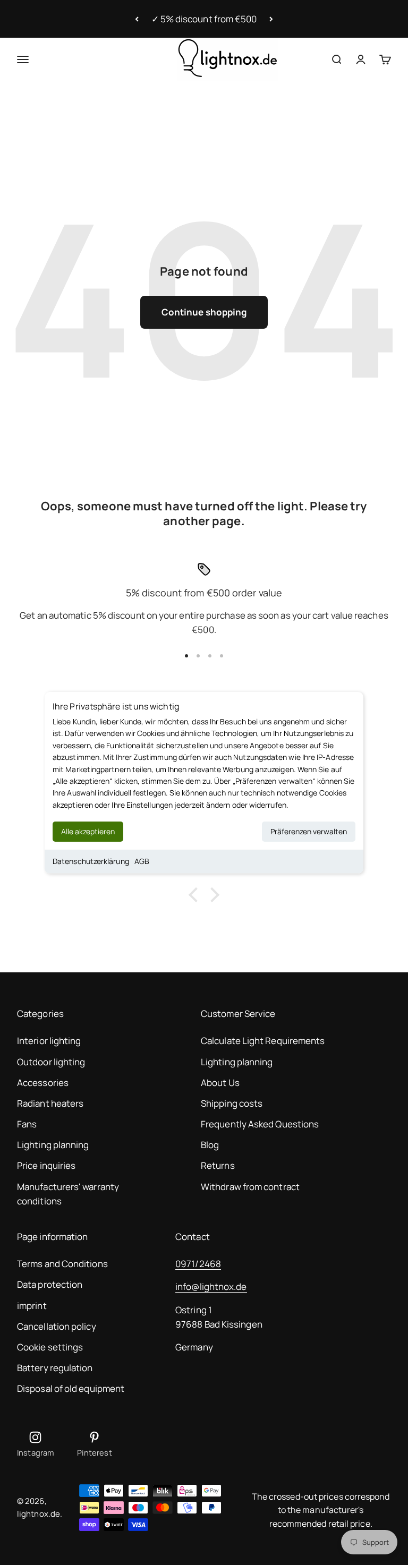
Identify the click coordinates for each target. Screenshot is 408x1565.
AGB (141, 861)
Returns (218, 1165)
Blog (210, 1145)
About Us (220, 1082)
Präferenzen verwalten (308, 831)
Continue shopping (204, 312)
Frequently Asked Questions (260, 1124)
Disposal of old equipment (70, 1388)
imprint (32, 1305)
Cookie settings (50, 1347)
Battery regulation (55, 1368)
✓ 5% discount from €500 (204, 19)
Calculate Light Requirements (263, 1040)
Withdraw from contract (250, 1187)
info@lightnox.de (210, 1286)
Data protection (49, 1284)
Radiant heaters (50, 1103)
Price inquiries (46, 1165)
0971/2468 (198, 1264)
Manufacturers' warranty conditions (68, 1194)
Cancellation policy (56, 1326)
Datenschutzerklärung (91, 861)
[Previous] (137, 19)
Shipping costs (231, 1103)
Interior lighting (49, 1040)
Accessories (43, 1082)
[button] (196, 894)
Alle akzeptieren (88, 831)
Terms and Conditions (62, 1264)
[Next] (271, 19)
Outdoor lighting (51, 1062)
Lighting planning (53, 1145)
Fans (27, 1124)
